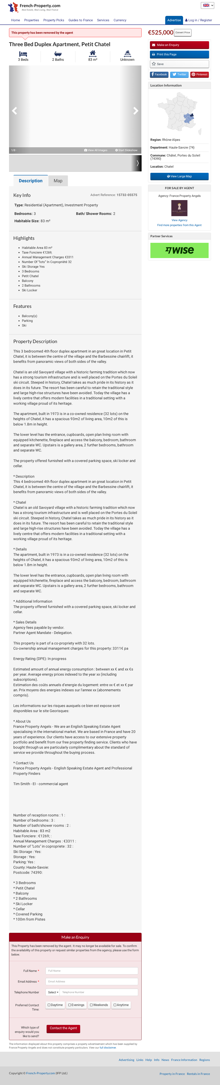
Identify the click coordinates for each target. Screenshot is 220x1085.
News (165, 1060)
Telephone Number (26, 992)
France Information (184, 1060)
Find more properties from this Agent (179, 225)
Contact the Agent (63, 1028)
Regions (204, 1060)
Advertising (126, 1060)
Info (156, 1060)
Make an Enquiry (167, 45)
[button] (20, 109)
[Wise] (179, 250)
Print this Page (166, 54)
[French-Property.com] (33, 8)
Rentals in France (198, 1074)
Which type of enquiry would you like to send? (27, 1032)
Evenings (78, 1005)
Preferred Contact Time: (27, 1007)
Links (139, 1060)
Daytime (57, 1005)
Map (58, 180)
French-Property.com (40, 1073)
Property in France (172, 1074)
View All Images (97, 150)
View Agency (179, 220)
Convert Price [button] (183, 32)
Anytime (123, 1005)
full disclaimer (108, 1047)
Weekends (100, 1005)
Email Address (27, 981)
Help (148, 1060)
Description (31, 180)
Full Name (30, 971)
